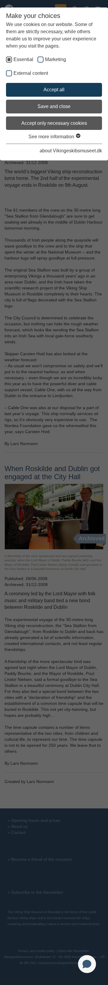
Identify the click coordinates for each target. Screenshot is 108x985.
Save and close (54, 106)
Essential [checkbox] (23, 59)
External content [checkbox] (31, 73)
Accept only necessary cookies (54, 123)
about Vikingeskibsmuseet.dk (71, 150)
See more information (51, 136)
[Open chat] (87, 964)
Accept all (54, 89)
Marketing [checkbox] (55, 59)
